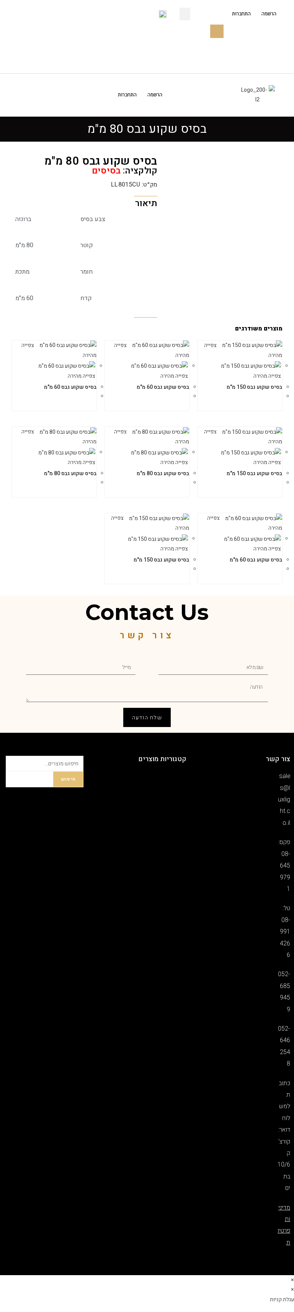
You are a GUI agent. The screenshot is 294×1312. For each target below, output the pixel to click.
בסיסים (106, 170)
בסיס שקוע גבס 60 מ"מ (163, 387)
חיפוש (68, 779)
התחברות (241, 14)
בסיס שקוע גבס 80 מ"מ (163, 473)
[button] (185, 14)
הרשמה (268, 14)
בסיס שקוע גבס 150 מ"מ (254, 387)
